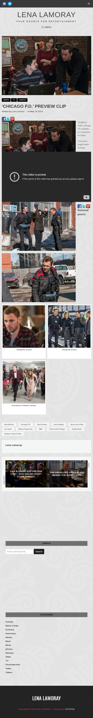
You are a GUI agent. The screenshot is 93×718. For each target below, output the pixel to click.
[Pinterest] (12, 118)
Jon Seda (8, 429)
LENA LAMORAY (46, 15)
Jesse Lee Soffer (77, 424)
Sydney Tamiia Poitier (12, 434)
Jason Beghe (59, 424)
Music (8, 641)
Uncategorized (13, 664)
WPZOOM (69, 709)
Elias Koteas (42, 424)
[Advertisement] (26, 514)
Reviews (10, 653)
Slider (8, 657)
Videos (22, 100)
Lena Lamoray (18, 111)
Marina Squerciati (25, 429)
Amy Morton (9, 424)
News (6, 100)
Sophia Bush (77, 429)
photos (9, 649)
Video (8, 668)
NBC (41, 429)
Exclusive (10, 629)
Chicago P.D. (26, 424)
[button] (46, 27)
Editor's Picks (12, 625)
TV (14, 100)
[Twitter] (8, 118)
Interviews (11, 633)
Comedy (9, 622)
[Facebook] (4, 118)
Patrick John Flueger (57, 429)
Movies (9, 637)
